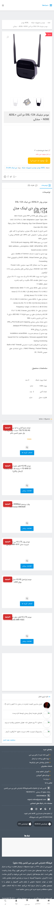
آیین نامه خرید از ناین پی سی (39, 755)
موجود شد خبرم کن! (37, 160)
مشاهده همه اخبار (9, 740)
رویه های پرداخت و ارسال (40, 758)
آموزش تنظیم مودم (42, 771)
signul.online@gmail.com (37, 799)
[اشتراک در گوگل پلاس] (14, 176)
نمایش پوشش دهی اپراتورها (39, 762)
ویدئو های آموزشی (42, 775)
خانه (49, 23)
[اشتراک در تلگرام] (5, 176)
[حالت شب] (5, 900)
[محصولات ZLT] (27, 672)
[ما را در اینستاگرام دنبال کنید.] (36, 809)
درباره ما (46, 779)
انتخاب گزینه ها (27, 452)
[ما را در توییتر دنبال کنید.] (41, 809)
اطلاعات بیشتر (27, 490)
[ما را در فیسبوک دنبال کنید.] (50, 809)
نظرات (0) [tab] (31, 185)
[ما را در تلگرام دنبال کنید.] (32, 809)
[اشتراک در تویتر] (11, 176)
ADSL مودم (25, 23)
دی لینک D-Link (11, 167)
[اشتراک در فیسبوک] (8, 176)
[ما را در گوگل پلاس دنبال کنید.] (45, 809)
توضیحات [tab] (44, 185)
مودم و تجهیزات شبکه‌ (38, 23)
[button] (7, 37)
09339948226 (41, 795)
